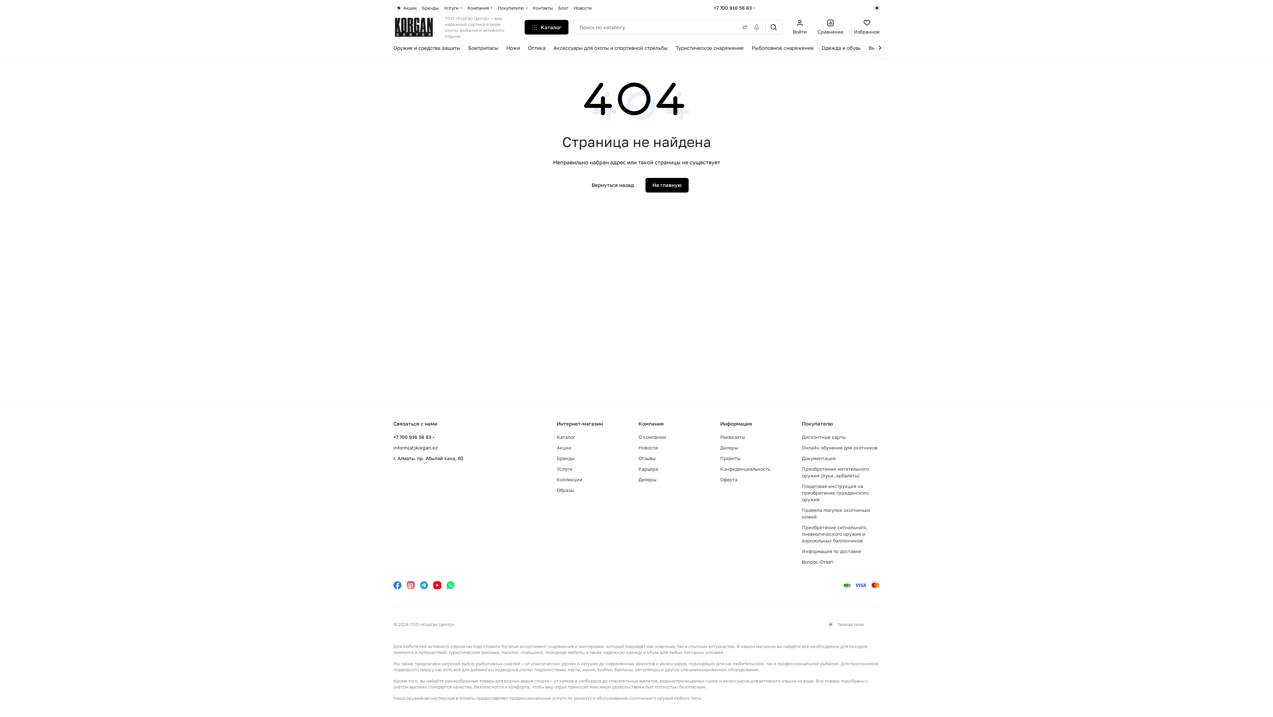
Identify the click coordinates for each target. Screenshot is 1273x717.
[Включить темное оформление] (877, 8)
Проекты (730, 458)
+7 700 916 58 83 (733, 8)
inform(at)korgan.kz (415, 447)
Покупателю (817, 424)
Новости (648, 447)
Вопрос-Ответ (817, 562)
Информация (736, 424)
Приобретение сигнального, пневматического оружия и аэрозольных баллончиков (834, 533)
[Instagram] (411, 585)
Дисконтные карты (824, 437)
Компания (651, 424)
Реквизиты (732, 437)
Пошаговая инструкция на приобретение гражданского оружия (835, 492)
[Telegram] (424, 585)
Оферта (728, 479)
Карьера (648, 469)
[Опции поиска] (743, 27)
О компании (652, 437)
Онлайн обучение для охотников (840, 447)
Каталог (566, 437)
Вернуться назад (613, 185)
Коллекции (569, 479)
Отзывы (647, 458)
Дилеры (647, 479)
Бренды (565, 458)
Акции (564, 447)
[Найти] (773, 27)
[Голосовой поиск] (758, 27)
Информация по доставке (831, 551)
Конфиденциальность (745, 469)
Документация (819, 458)
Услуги (564, 469)
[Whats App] (451, 585)
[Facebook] (397, 585)
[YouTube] (437, 585)
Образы (565, 490)
